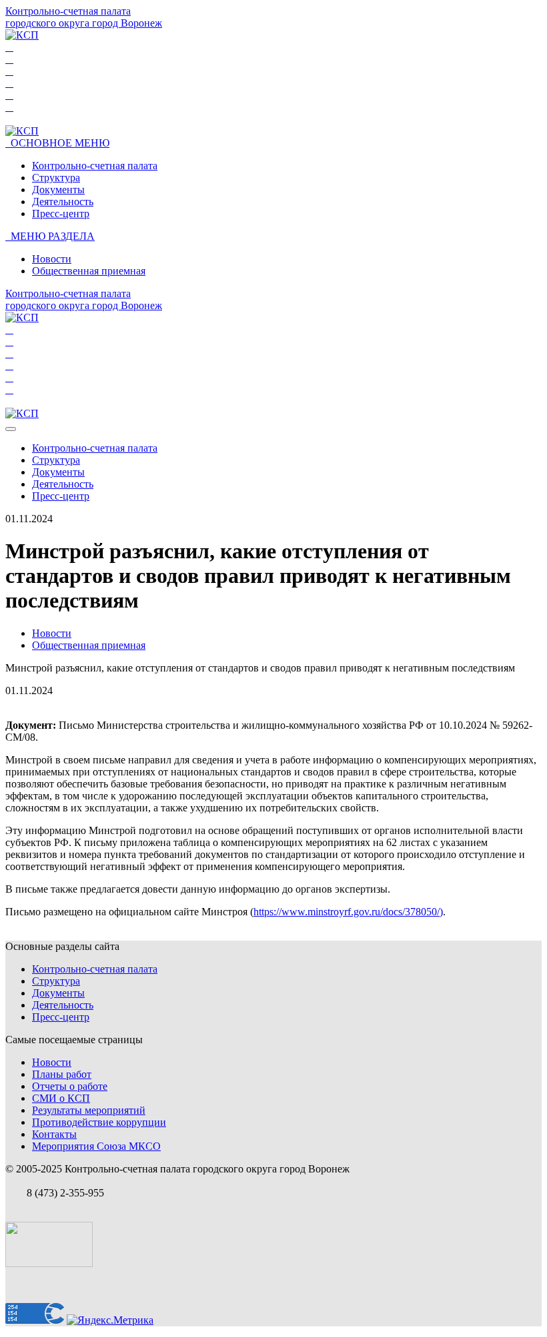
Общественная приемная (88, 270)
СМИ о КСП (61, 1098)
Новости (51, 258)
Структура (56, 177)
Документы (58, 189)
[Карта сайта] (9, 107)
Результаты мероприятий (88, 1110)
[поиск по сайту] (9, 59)
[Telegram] (9, 83)
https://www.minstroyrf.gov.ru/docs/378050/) (348, 911)
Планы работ (61, 1074)
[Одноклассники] (9, 95)
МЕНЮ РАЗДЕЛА (50, 236)
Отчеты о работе (69, 1086)
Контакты (54, 1134)
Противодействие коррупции (99, 1122)
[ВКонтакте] (9, 71)
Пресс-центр (60, 213)
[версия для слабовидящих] (9, 47)
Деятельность (62, 201)
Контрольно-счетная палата (94, 165)
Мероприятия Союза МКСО (96, 1146)
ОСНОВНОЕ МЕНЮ (57, 143)
